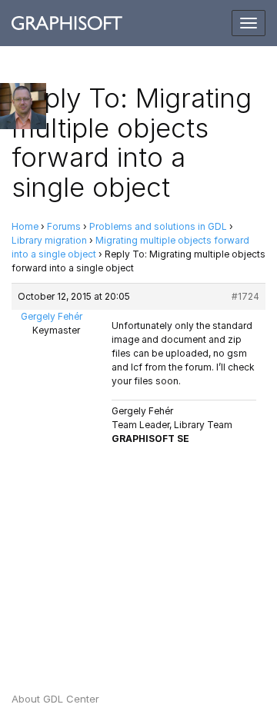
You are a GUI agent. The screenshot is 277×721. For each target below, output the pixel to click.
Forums (64, 226)
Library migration (49, 240)
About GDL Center (55, 699)
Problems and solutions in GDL (158, 226)
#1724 (245, 296)
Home (25, 226)
